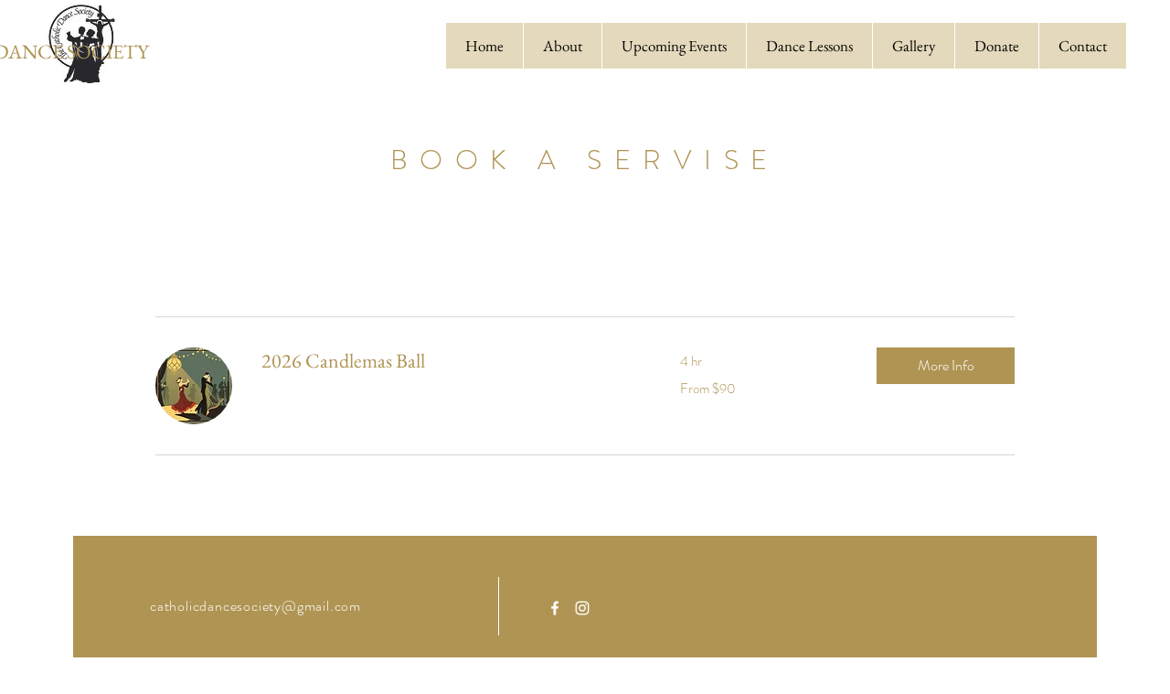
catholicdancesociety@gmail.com (255, 605)
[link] (448, 360)
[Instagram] (582, 608)
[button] (946, 365)
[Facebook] (555, 608)
